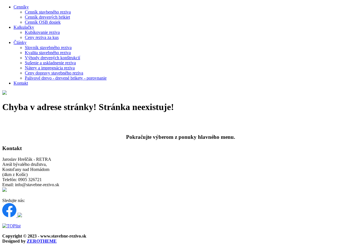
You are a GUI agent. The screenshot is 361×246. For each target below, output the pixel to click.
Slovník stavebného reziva (48, 47)
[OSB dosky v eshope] (4, 190)
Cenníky (21, 7)
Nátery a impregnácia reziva (50, 67)
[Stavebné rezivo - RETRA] (4, 93)
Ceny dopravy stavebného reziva (54, 73)
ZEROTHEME (42, 241)
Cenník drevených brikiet (47, 17)
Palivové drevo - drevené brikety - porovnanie (66, 78)
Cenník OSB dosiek (43, 22)
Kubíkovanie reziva (42, 32)
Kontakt (21, 83)
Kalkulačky (24, 27)
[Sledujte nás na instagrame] (19, 215)
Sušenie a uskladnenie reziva (50, 62)
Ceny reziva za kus (42, 37)
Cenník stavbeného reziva (48, 12)
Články (20, 42)
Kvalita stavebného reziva (48, 52)
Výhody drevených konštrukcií (52, 57)
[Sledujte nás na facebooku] (9, 215)
